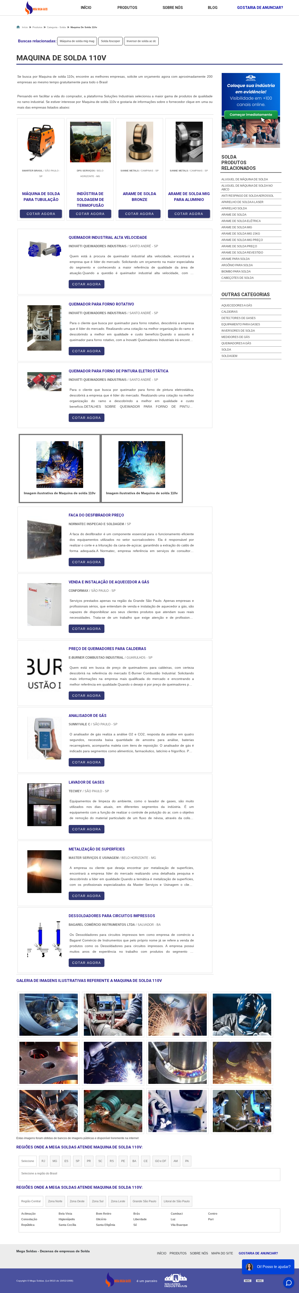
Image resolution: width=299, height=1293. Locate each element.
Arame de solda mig (236, 227)
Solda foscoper (110, 41)
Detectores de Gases (238, 318)
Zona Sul (97, 1201)
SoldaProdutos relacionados (238, 162)
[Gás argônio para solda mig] (113, 1015)
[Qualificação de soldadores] (242, 1015)
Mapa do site (222, 1253)
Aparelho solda (234, 208)
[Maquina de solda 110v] (59, 464)
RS (112, 1161)
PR (89, 1161)
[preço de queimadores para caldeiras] (44, 671)
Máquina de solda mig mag (77, 41)
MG (55, 1161)
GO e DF (160, 1161)
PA (187, 1161)
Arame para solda (235, 259)
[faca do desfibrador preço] (44, 537)
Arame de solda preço (239, 246)
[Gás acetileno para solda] (177, 1063)
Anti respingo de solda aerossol (247, 195)
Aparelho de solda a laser (242, 202)
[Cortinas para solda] (177, 1111)
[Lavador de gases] (44, 804)
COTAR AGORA (41, 214)
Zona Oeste (77, 1201)
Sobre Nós (173, 7)
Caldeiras (229, 311)
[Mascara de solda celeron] (48, 1015)
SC (100, 1161)
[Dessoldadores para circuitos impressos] (44, 938)
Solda (226, 349)
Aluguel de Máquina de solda (244, 179)
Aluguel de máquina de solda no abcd (247, 187)
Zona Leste (118, 1201)
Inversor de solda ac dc (141, 41)
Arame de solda (233, 214)
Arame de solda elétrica (241, 221)
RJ (43, 1161)
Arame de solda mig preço (242, 240)
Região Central (31, 1201)
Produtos (127, 7)
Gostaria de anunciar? (258, 1253)
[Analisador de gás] (44, 738)
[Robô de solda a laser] (48, 1111)
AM (176, 1161)
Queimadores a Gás (236, 343)
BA (134, 1161)
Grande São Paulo (144, 1201)
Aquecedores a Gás (236, 305)
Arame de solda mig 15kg (240, 233)
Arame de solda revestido (242, 252)
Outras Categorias (245, 294)
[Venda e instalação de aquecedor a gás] (44, 604)
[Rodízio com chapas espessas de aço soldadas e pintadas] (177, 1015)
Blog (212, 7)
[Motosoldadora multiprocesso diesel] (113, 1063)
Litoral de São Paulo (177, 1201)
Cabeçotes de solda (237, 278)
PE (123, 1161)
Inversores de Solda (238, 330)
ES (66, 1161)
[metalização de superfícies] (44, 871)
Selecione (27, 1161)
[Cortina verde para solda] (242, 1063)
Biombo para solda (236, 271)
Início (86, 7)
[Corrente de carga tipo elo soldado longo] (242, 1111)
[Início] (36, 7)
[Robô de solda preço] (113, 1111)
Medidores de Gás (235, 337)
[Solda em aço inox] (48, 1063)
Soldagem (229, 356)
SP (77, 1161)
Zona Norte (55, 1201)
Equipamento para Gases (240, 324)
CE (146, 1161)
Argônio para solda (237, 265)
